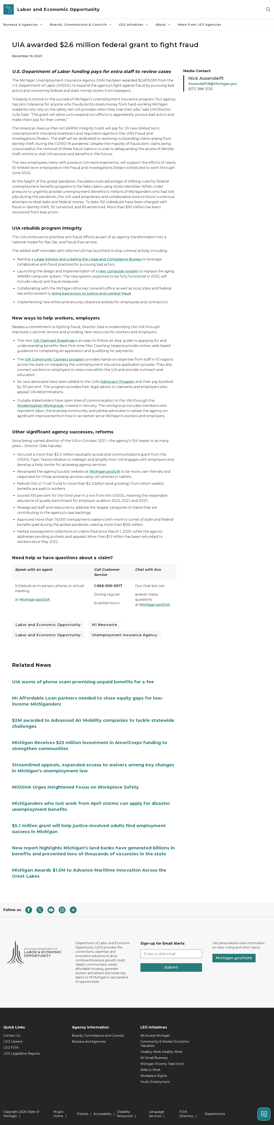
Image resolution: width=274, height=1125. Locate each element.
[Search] (268, 9)
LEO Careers (12, 1041)
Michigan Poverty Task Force (162, 1064)
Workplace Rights (153, 1076)
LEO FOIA (11, 1047)
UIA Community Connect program (54, 359)
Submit (171, 967)
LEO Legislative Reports (21, 1053)
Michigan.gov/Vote (234, 958)
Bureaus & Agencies (20, 25)
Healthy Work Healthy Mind (161, 1052)
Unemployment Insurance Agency (124, 635)
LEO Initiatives (131, 25)
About (160, 25)
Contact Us (11, 1035)
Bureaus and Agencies (89, 1041)
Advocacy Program (117, 382)
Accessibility (103, 1114)
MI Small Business (154, 1058)
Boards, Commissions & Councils (78, 25)
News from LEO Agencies (199, 25)
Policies (82, 1114)
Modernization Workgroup (40, 406)
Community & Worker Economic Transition (164, 1044)
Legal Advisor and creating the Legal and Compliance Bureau (87, 259)
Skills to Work (150, 1070)
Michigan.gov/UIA (104, 472)
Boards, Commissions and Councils (98, 1035)
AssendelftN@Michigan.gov (212, 84)
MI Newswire (104, 625)
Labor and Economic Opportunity (48, 625)
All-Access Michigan (155, 1035)
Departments (215, 1114)
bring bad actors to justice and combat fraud (91, 293)
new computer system (118, 271)
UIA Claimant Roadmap (53, 341)
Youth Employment (155, 1082)
